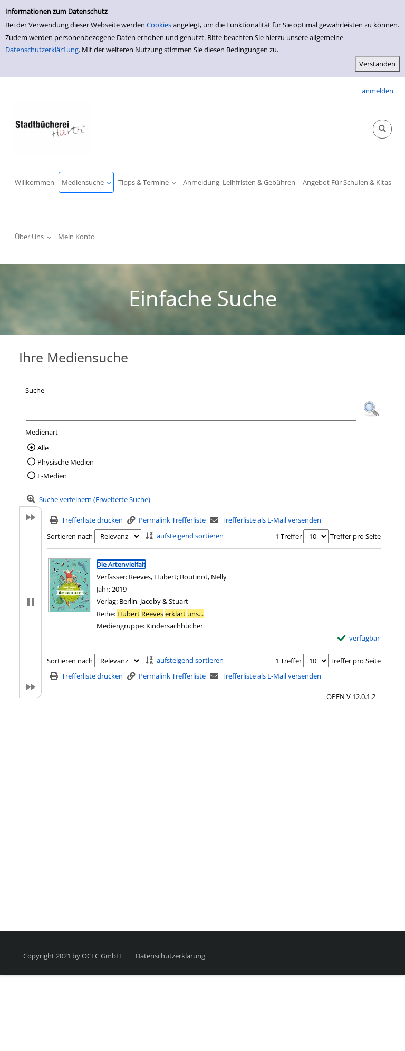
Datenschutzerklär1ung (42, 49)
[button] (382, 129)
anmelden (377, 90)
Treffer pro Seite (355, 536)
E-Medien (52, 475)
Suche (34, 390)
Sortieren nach (70, 536)
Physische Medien (65, 462)
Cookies (159, 25)
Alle (43, 448)
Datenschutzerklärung (170, 955)
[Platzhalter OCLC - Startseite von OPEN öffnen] (50, 127)
